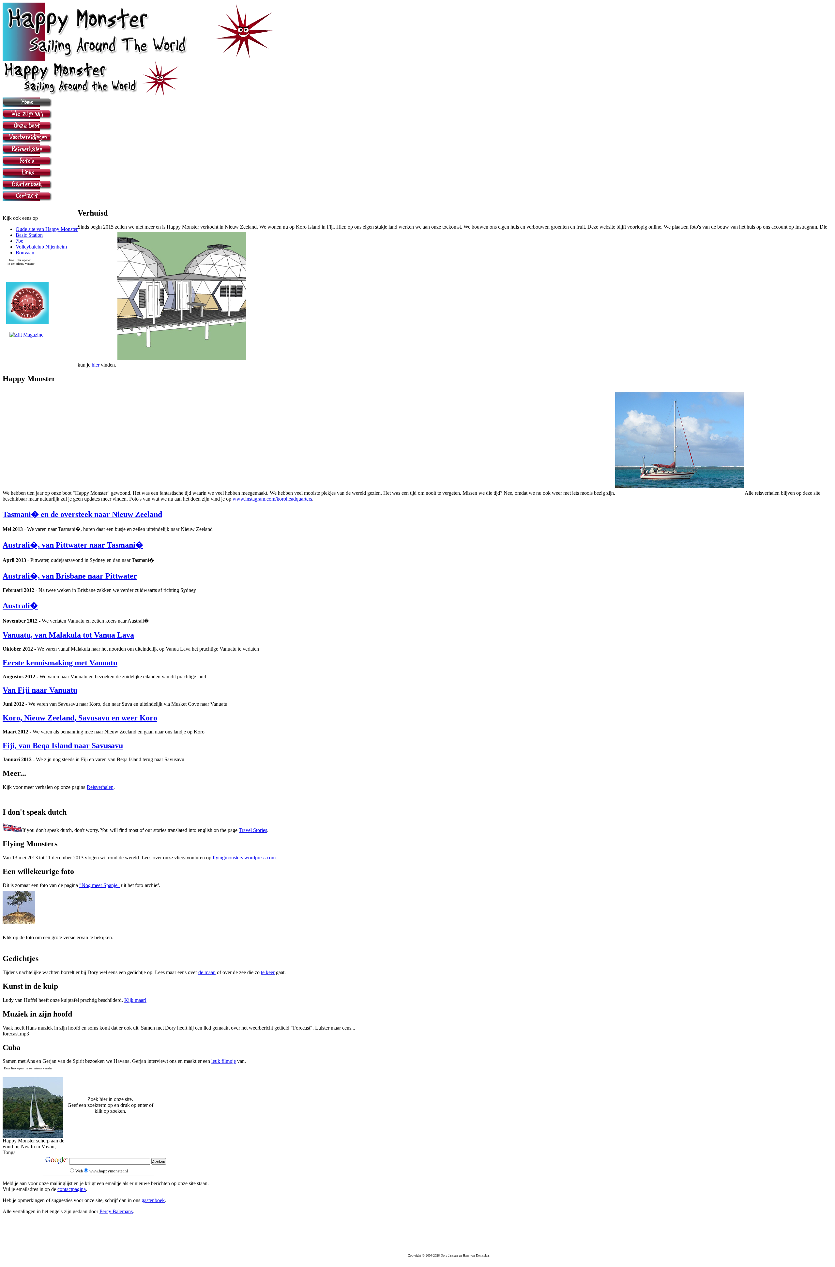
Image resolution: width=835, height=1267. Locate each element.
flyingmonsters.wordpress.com (244, 857)
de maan (207, 972)
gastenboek (153, 1200)
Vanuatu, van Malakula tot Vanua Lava (68, 635)
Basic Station (29, 235)
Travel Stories (253, 830)
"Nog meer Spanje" (99, 885)
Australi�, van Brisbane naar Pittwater (70, 576)
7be (19, 241)
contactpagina (71, 1189)
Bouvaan (25, 252)
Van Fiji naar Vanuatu (40, 690)
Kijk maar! (135, 1000)
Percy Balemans (116, 1211)
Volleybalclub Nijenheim (41, 246)
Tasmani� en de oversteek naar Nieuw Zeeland (82, 514)
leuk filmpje (223, 1061)
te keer (268, 972)
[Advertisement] (417, 1088)
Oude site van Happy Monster (47, 229)
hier (95, 365)
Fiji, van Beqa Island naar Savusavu (63, 745)
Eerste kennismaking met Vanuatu (60, 662)
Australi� (20, 605)
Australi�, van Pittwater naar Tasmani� (73, 545)
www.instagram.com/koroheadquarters (272, 499)
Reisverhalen (100, 787)
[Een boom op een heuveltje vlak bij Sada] (19, 922)
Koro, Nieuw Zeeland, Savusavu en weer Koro (80, 718)
